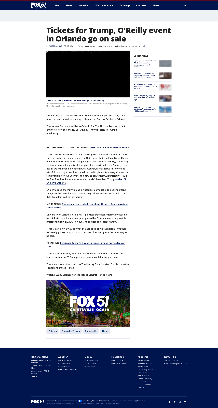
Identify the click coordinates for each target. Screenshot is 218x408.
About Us (143, 356)
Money (88, 356)
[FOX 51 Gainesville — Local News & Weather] (39, 5)
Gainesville (91, 331)
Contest (141, 388)
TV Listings (117, 356)
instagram (180, 402)
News (105, 331)
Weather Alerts (64, 363)
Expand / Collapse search (185, 5)
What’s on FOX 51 (118, 360)
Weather (63, 356)
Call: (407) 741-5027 (172, 360)
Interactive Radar (65, 360)
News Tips (170, 356)
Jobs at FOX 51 (144, 375)
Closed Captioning (145, 378)
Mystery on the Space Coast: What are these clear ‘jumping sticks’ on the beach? (145, 64)
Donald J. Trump (71, 331)
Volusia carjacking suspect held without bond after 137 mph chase (145, 98)
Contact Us (142, 372)
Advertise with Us (145, 363)
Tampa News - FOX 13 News (40, 367)
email (185, 402)
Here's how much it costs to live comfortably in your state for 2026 (145, 86)
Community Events (145, 369)
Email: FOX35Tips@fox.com (175, 363)
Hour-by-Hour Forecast (67, 369)
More (156, 5)
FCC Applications (144, 384)
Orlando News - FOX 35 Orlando (41, 361)
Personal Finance (91, 360)
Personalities (143, 366)
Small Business (90, 366)
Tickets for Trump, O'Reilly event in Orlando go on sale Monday (75, 100)
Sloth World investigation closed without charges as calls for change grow (144, 75)
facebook (170, 402)
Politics (80, 46)
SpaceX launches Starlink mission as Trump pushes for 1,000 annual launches (145, 109)
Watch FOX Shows (118, 363)
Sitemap (34, 376)
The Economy (90, 363)
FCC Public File (143, 381)
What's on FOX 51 (145, 360)
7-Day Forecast (64, 366)
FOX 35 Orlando (70, 46)
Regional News (39, 356)
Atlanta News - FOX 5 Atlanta (40, 372)
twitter (175, 402)
